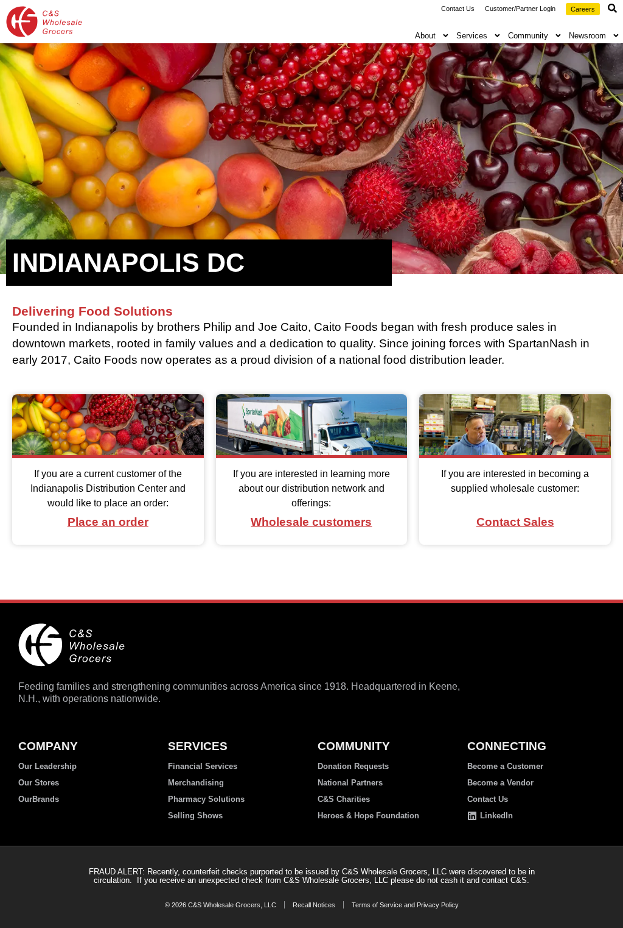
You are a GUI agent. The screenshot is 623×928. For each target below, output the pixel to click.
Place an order (108, 521)
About (425, 35)
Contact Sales (515, 521)
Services (471, 35)
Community (528, 35)
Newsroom (587, 35)
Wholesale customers (311, 521)
